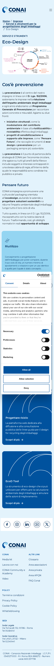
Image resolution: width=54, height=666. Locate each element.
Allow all (26, 370)
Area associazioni (38, 564)
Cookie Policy (9, 606)
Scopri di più (13, 439)
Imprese (18, 21)
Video (5, 578)
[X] (47, 524)
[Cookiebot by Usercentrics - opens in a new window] (37, 275)
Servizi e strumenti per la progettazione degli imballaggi (21, 25)
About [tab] (43, 283)
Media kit (7, 559)
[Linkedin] (27, 524)
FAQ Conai (34, 580)
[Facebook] (7, 524)
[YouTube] (37, 524)
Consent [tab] (9, 283)
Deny (26, 388)
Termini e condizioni (13, 595)
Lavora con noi (10, 564)
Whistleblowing (11, 611)
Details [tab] (26, 283)
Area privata (35, 570)
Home (6, 21)
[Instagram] (17, 524)
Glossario (33, 559)
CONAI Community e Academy (13, 572)
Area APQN (35, 575)
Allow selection (26, 379)
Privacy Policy (9, 600)
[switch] (45, 340)
